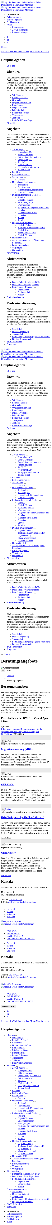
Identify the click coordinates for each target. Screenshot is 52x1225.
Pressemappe (18, 27)
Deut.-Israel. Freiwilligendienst (25, 284)
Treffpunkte (23, 185)
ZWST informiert (19, 30)
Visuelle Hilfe (13, 14)
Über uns (11, 66)
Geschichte (17, 100)
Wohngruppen (24, 205)
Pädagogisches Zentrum (28, 167)
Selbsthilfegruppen (26, 202)
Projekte (21, 197)
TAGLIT (22, 162)
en (8, 39)
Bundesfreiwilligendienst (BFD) (26, 282)
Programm (11, 344)
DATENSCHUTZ (15, 936)
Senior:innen (17, 177)
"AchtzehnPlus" (25, 164)
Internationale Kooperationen (30, 190)
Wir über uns (17, 95)
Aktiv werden (13, 253)
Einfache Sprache (14, 19)
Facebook (11, 909)
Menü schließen (8, 1006)
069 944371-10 (15, 899)
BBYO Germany (25, 154)
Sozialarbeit (17, 329)
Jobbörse (16, 118)
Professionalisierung (15, 297)
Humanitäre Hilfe (19, 237)
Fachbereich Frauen (21, 174)
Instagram (11, 914)
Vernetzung (17, 248)
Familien (16, 172)
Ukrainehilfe (17, 250)
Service (21, 217)
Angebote (11, 123)
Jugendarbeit (23, 289)
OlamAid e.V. (9, 852)
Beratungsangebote (20, 245)
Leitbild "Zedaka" (20, 97)
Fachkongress (24, 187)
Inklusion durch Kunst (27, 212)
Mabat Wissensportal (27, 232)
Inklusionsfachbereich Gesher (25, 195)
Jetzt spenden (7, 51)
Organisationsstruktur (21, 102)
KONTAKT (12, 931)
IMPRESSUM (13, 933)
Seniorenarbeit (24, 292)
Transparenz (17, 115)
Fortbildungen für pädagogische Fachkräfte (31, 336)
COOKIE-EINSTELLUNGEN (21, 938)
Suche (4, 47)
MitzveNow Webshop (39, 51)
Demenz (21, 179)
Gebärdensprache (14, 17)
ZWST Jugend (18, 149)
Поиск (7, 349)
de (8, 37)
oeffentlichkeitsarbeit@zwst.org (22, 902)
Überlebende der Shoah (22, 182)
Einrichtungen (18, 105)
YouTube (11, 916)
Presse (9, 25)
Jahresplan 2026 (25, 152)
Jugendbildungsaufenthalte (29, 157)
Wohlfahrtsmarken (21, 51)
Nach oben (6, 875)
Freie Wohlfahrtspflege (22, 120)
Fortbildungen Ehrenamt (23, 287)
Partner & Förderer (20, 113)
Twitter (10, 911)
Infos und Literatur (26, 192)
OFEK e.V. (7, 784)
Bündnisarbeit (18, 110)
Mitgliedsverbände (20, 107)
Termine (21, 220)
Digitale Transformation (22, 222)
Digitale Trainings (25, 225)
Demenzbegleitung (20, 331)
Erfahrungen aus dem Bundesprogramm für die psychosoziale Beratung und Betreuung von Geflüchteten (21, 731)
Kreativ (21, 295)
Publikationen (13, 22)
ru (7, 42)
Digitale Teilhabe (25, 200)
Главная (10, 675)
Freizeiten (22, 215)
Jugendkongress (25, 159)
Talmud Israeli (24, 169)
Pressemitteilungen (20, 32)
